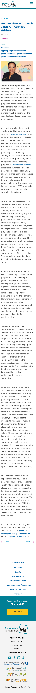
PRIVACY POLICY (17, 642)
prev (8, 542)
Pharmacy (5, 38)
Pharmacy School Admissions (18, 585)
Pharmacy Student (18, 589)
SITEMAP (17, 649)
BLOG (5, 18)
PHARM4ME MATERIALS (17, 652)
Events (18, 572)
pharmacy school (24, 54)
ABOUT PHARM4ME (17, 638)
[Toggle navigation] (31, 4)
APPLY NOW (17, 612)
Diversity (18, 567)
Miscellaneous (18, 576)
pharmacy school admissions (13, 57)
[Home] (9, 2)
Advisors (5, 47)
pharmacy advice (8, 54)
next (28, 542)
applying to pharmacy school (13, 51)
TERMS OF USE (17, 645)
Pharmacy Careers (18, 581)
